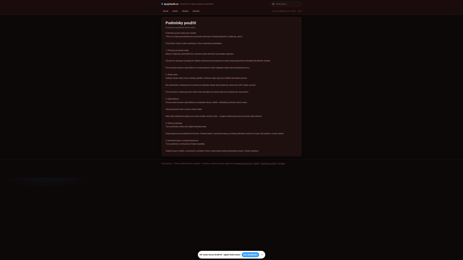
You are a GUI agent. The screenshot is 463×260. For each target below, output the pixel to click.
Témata (185, 11)
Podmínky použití (268, 163)
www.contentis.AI (244, 163)
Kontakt (196, 11)
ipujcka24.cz (171, 4)
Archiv (175, 11)
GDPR (256, 163)
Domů (165, 11)
